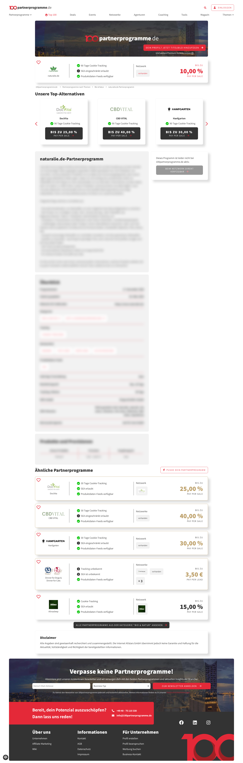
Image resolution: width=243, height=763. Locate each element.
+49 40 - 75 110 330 (127, 710)
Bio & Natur (99, 87)
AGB (79, 743)
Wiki (34, 749)
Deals (73, 14)
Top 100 (52, 14)
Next (206, 124)
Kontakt (81, 738)
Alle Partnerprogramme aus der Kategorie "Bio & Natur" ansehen (119, 625)
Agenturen (139, 14)
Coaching (163, 14)
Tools (184, 14)
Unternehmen (39, 738)
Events (92, 14)
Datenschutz (84, 749)
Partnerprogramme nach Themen (76, 87)
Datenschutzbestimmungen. (178, 692)
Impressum (83, 754)
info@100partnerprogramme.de (134, 715)
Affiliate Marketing (41, 743)
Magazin (205, 14)
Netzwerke (115, 14)
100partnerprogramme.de (46, 87)
